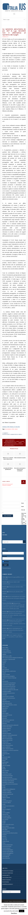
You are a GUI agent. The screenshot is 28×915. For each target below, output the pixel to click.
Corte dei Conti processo (8, 698)
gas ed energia (6, 721)
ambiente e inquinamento (8, 659)
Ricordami (6, 561)
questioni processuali (7, 794)
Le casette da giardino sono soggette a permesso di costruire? (19, 443)
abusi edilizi (5, 647)
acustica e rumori (6, 652)
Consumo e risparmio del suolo (10, 689)
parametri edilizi (6, 757)
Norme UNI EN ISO (7, 740)
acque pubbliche (6, 651)
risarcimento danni (7, 801)
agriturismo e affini (7, 656)
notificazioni (5, 742)
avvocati (4, 667)
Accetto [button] (21, 911)
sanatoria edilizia (6, 802)
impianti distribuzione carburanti (10, 725)
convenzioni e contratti (8, 696)
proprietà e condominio (8, 782)
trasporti (4, 834)
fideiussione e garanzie (8, 720)
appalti (4, 662)
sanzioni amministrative (8, 806)
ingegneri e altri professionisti (9, 735)
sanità (3, 804)
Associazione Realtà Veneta (7, 873)
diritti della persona (7, 703)
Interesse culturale (7, 737)
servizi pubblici (6, 812)
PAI (3, 755)
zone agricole (5, 856)
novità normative (6, 743)
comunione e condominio (8, 688)
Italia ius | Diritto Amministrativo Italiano (16, 901)
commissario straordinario (9, 683)
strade (4, 821)
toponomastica (6, 831)
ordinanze (4, 752)
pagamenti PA (5, 753)
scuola (4, 807)
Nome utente (5, 551)
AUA (3, 666)
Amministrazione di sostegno (7, 870)
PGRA (4, 769)
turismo (4, 836)
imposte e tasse (6, 730)
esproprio (4, 716)
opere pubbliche (6, 747)
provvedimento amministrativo (10, 784)
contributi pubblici (6, 691)
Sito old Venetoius (5, 881)
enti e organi (5, 713)
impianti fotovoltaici (7, 726)
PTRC (4, 787)
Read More (14, 913)
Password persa (6, 568)
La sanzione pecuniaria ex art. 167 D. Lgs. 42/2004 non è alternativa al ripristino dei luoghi (14, 32)
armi (3, 664)
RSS (14, 14)
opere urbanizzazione (7, 748)
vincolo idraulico (6, 848)
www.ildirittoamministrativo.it (7, 884)
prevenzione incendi (7, 775)
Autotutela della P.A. (6, 875)
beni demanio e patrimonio (9, 671)
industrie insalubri (6, 733)
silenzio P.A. (5, 814)
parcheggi (4, 759)
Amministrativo (8, 429)
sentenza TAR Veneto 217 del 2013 (11, 426)
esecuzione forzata (7, 715)
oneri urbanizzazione (7, 745)
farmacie (4, 718)
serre (3, 811)
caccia (4, 673)
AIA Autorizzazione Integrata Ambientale (12, 657)
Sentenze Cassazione (6, 879)
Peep (3, 767)
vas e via (4, 839)
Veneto (16, 429)
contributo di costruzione (8, 693)
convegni (4, 694)
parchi (3, 760)
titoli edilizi (4, 829)
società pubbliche (6, 818)
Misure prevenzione (7, 738)
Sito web (23, 509)
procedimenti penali (7, 777)
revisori (4, 799)
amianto (4, 661)
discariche (5, 708)
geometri (4, 723)
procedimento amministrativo (9, 779)
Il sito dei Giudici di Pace (6, 877)
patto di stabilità (6, 765)
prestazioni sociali (6, 774)
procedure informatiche (8, 780)
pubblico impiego (6, 791)
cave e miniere (6, 674)
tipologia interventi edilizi (8, 828)
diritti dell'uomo (6, 701)
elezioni (4, 711)
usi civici (4, 838)
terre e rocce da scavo (8, 824)
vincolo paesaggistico (7, 853)
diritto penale (5, 706)
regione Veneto (6, 797)
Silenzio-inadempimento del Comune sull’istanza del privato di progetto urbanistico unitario (14, 598)
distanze (4, 710)
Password (4, 556)
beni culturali (5, 669)
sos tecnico (5, 819)
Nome (22, 503)
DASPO (4, 700)
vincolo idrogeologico (7, 850)
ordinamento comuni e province (10, 750)
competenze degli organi (8, 684)
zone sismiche (6, 858)
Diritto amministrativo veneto (14, 434)
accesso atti (5, 649)
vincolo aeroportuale (7, 844)
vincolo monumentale (7, 851)
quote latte (5, 796)
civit (3, 679)
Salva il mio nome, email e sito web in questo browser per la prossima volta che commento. (23, 519)
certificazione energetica (8, 676)
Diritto (13, 429)
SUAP (3, 823)
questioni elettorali (6, 792)
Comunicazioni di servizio (8, 686)
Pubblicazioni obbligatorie (8, 789)
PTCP (3, 785)
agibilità (4, 654)
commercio (5, 681)
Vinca (3, 843)
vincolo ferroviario (6, 846)
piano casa (5, 772)
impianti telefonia (6, 728)
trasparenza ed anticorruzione (9, 833)
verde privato (5, 841)
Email (22, 506)
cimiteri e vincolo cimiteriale (9, 678)
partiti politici (5, 762)
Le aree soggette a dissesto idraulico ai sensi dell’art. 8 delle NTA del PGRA (12, 636)
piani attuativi (5, 770)
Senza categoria (6, 809)
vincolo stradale (6, 855)
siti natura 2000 (6, 816)
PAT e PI (4, 764)
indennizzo (5, 732)
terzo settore (5, 826)
